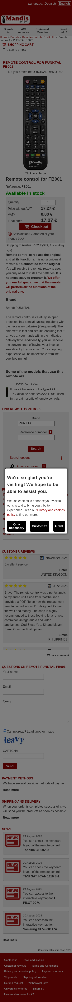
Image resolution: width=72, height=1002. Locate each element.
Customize (39, 526)
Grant (59, 526)
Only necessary (16, 526)
